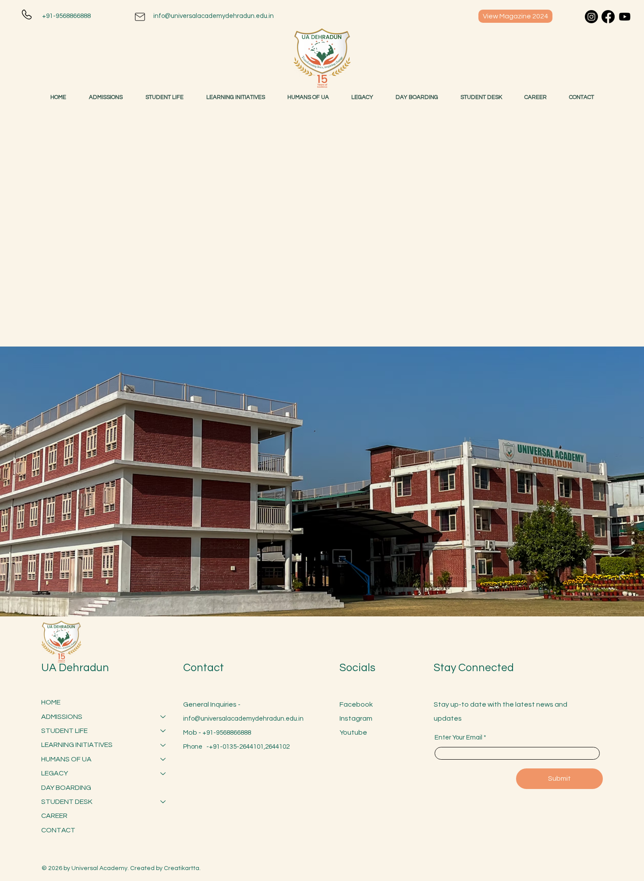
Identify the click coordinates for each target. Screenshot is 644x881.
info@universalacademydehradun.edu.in (213, 16)
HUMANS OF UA (66, 759)
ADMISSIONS (61, 716)
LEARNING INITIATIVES (77, 744)
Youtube (353, 732)
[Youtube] (624, 16)
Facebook (356, 704)
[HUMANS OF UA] (163, 759)
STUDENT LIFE (64, 730)
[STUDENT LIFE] (163, 731)
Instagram (356, 718)
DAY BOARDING (66, 787)
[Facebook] (608, 16)
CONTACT (58, 830)
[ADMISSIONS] (163, 717)
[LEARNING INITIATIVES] (163, 745)
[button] (481, 97)
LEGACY (54, 773)
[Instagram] (591, 16)
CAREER (54, 815)
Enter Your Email (458, 737)
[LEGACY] (163, 773)
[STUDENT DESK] (163, 802)
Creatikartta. (182, 868)
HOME (50, 702)
